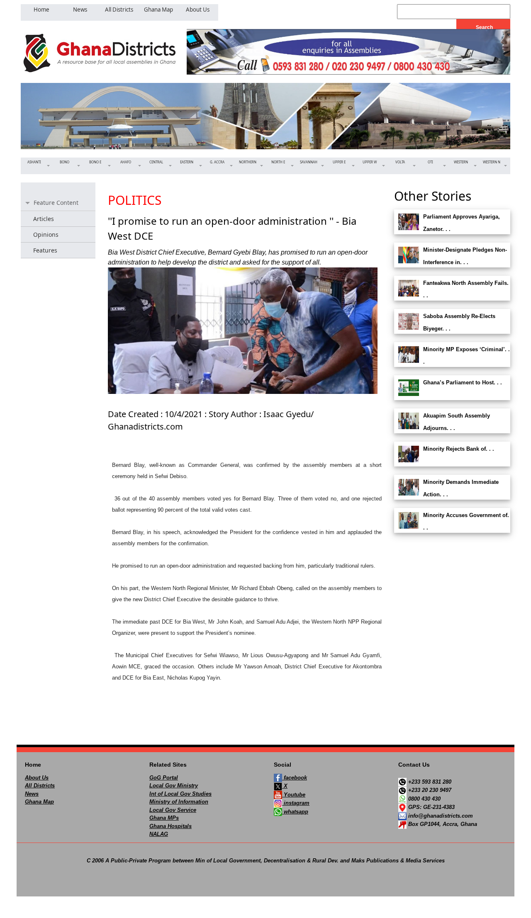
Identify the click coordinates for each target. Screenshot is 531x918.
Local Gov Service (172, 810)
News (32, 794)
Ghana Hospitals (170, 826)
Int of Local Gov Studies (180, 794)
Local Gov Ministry (173, 785)
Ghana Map (39, 802)
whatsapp (295, 812)
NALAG (158, 834)
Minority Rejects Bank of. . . (458, 449)
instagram (295, 803)
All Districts (40, 785)
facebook (294, 778)
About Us (37, 778)
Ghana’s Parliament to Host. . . (462, 382)
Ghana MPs (164, 818)
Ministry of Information (178, 802)
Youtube (293, 795)
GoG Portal (163, 778)
